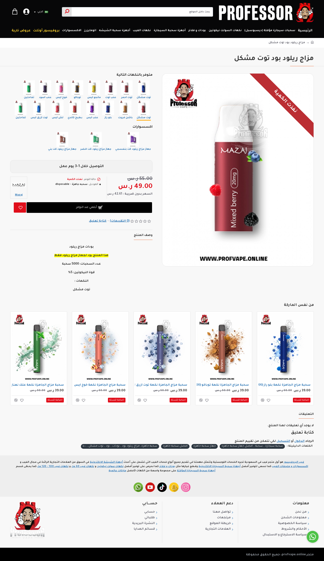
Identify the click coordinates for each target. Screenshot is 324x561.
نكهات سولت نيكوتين (110, 466)
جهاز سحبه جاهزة (204, 446)
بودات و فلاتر (167, 466)
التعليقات (306, 414)
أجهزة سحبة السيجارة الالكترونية (220, 466)
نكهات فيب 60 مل (82, 466)
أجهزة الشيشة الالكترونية (106, 462)
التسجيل (283, 441)
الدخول (299, 441)
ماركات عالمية (117, 470)
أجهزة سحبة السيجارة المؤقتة (196, 470)
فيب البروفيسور (294, 462)
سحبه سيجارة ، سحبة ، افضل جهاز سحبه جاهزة (252, 446)
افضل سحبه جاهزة (175, 446)
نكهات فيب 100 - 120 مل (53, 466)
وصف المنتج (143, 235)
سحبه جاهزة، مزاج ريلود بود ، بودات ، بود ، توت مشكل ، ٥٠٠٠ (120, 446)
